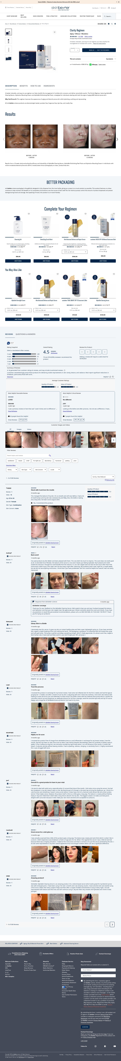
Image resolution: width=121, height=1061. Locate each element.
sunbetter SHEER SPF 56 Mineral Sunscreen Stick (103, 239)
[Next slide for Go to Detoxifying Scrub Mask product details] (57, 225)
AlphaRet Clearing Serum (102, 300)
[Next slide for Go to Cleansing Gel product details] (29, 225)
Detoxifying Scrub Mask (46, 239)
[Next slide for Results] (117, 139)
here (105, 1034)
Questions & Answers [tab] (25, 334)
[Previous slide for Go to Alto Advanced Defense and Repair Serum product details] (64, 225)
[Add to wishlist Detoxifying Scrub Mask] (57, 214)
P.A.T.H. (7, 974)
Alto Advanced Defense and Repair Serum (74, 239)
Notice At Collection (68, 980)
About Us (46, 961)
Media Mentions (48, 968)
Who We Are (46, 964)
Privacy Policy (66, 974)
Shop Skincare (28, 968)
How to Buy (28, 7)
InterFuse (8, 970)
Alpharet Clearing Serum (71, 943)
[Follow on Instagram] (95, 1046)
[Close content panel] (118, 2)
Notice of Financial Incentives (97, 1006)
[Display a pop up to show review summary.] (24, 247)
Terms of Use (66, 978)
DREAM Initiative (48, 966)
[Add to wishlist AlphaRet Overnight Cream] (29, 274)
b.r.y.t (7, 972)
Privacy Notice (97, 1020)
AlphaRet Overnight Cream (18, 300)
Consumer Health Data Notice (69, 992)
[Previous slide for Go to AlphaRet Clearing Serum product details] (91, 285)
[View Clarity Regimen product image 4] (8, 57)
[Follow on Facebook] (105, 1046)
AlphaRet (8, 964)
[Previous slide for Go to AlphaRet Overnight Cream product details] (7, 285)
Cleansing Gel (18, 239)
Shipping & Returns (67, 966)
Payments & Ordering (68, 968)
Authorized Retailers (49, 970)
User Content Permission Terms (69, 996)
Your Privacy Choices (67, 988)
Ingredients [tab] (49, 86)
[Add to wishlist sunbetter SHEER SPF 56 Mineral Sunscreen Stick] (114, 214)
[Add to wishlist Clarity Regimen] (54, 32)
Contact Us (65, 985)
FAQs (63, 964)
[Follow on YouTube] (115, 1046)
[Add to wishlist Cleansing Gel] (29, 214)
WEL (6, 968)
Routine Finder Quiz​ (30, 970)
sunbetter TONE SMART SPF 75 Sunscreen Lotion (74, 300)
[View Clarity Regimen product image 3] (8, 49)
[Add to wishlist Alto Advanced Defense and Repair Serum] (85, 214)
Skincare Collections (11, 961)
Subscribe (85, 1027)
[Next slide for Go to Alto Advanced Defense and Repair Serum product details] (85, 225)
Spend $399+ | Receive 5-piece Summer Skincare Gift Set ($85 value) (59, 2)
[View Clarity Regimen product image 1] (8, 32)
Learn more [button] (102, 64)
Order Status (66, 970)
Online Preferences (67, 976)
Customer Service (20, 7)
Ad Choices (21, 1057)
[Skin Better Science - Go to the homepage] (60, 8)
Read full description (99, 43)
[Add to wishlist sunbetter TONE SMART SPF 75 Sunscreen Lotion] (86, 274)
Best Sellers (53, 943)
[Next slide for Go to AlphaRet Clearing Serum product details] (114, 285)
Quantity (73, 48)
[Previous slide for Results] (3, 139)
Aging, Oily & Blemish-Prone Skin (33, 943)
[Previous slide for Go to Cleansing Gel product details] (7, 225)
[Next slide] (116, 2)
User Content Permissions (110, 1054)
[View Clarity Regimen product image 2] (8, 40)
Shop (25, 961)
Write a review (88, 36)
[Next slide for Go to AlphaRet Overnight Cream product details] (29, 285)
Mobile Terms (105, 994)
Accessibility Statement (69, 982)
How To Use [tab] (35, 86)
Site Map (61, 1054)
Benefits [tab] (24, 86)
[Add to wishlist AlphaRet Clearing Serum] (114, 274)
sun (8, 966)
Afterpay (64, 972)
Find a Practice (28, 966)
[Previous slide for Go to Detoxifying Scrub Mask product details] (35, 225)
